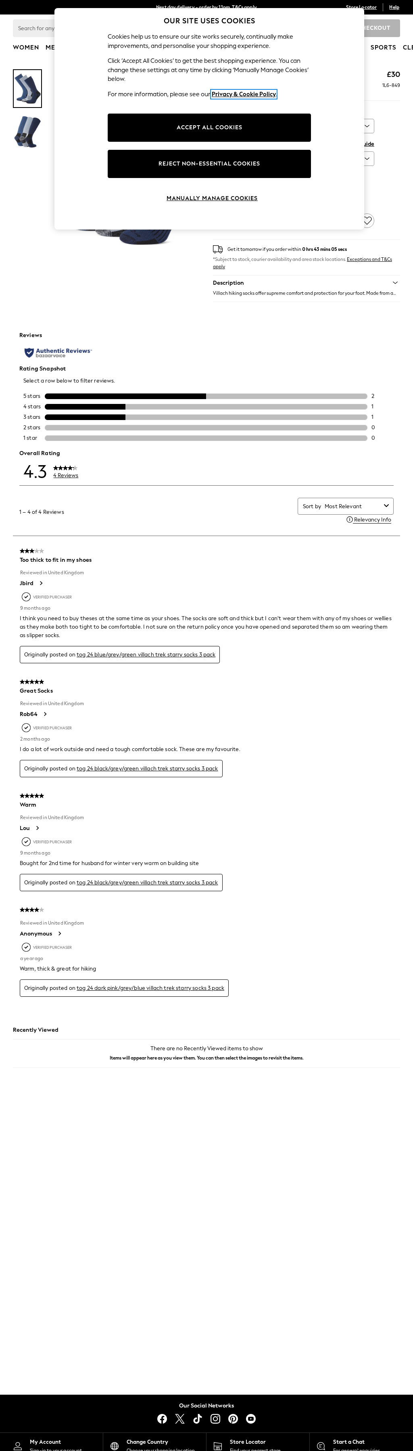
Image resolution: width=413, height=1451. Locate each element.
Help (394, 7)
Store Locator (361, 7)
